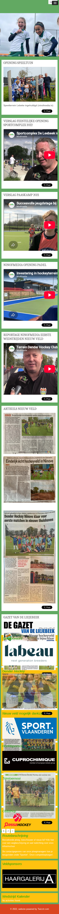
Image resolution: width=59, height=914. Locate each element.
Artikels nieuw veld (20, 409)
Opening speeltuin (18, 63)
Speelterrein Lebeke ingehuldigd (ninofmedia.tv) (28, 105)
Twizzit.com (43, 909)
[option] (29, 35)
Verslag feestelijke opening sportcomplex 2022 (26, 123)
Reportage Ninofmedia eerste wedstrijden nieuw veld (27, 337)
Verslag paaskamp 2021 (21, 195)
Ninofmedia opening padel (24, 265)
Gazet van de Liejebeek (21, 617)
